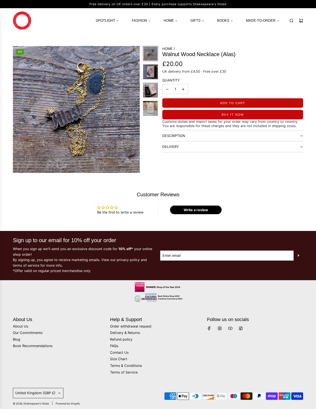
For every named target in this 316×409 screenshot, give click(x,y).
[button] (16, 109)
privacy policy (128, 260)
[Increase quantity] (183, 89)
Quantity (171, 80)
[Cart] (301, 20)
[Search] (291, 20)
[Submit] (298, 255)
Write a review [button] (196, 210)
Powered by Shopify (68, 403)
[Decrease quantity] (167, 89)
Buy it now (233, 115)
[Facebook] (209, 328)
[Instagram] (219, 328)
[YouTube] (230, 328)
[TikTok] (240, 328)
